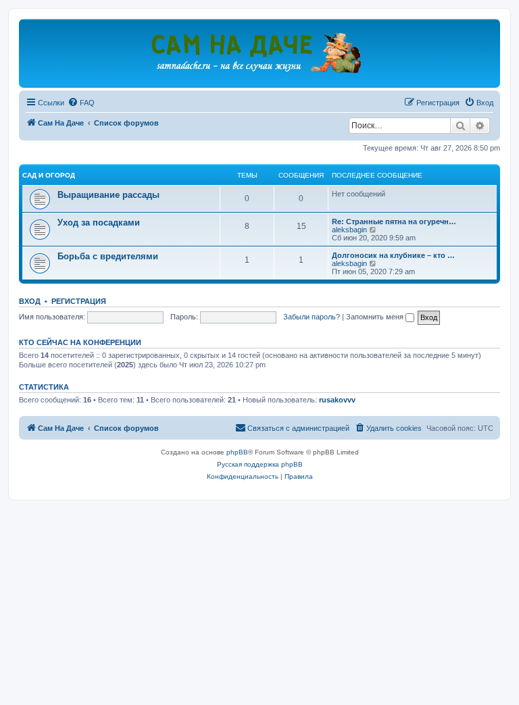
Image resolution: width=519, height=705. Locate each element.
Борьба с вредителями (107, 256)
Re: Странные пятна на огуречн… (394, 221)
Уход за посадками (98, 222)
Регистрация (78, 301)
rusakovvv (337, 400)
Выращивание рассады (108, 195)
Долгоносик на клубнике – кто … (393, 255)
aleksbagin (349, 230)
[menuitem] (81, 103)
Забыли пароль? (311, 317)
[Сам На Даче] (259, 52)
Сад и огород (48, 175)
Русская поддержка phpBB (260, 464)
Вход (30, 301)
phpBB (237, 452)
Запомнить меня (375, 317)
